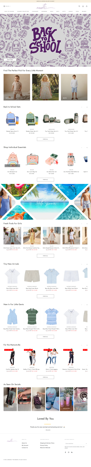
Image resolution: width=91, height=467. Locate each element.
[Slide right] (85, 107)
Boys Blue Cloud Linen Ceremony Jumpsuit (12, 329)
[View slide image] (45, 40)
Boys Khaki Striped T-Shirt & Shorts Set (32, 329)
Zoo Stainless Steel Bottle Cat (71, 172)
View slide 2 (39, 64)
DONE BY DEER (52, 129)
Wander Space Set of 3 (12, 131)
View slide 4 (47, 64)
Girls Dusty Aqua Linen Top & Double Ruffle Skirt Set (12, 248)
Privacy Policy (44, 447)
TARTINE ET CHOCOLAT (12, 286)
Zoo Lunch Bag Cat (32, 172)
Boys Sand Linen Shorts (32, 288)
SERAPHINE (12, 367)
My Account (25, 447)
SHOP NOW (10, 59)
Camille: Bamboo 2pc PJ (12, 369)
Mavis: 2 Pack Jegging (51, 369)
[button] (79, 6)
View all (45, 139)
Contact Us (25, 449)
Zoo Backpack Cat (12, 172)
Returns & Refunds (45, 449)
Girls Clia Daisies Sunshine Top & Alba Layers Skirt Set (32, 248)
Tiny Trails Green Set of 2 (71, 131)
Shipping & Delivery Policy (47, 445)
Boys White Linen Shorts (71, 288)
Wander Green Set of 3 (32, 131)
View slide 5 (52, 64)
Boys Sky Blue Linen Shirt (51, 288)
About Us (24, 445)
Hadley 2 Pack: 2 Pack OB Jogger (32, 369)
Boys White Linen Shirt (12, 288)
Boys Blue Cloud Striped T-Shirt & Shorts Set (51, 329)
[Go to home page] (45, 6)
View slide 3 (43, 64)
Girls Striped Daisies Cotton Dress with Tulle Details (51, 248)
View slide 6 (56, 64)
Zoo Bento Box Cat (52, 172)
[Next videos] (85, 399)
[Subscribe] (86, 445)
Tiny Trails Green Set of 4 (51, 131)
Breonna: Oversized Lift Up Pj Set (71, 369)
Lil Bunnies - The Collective (12, 461)
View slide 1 (35, 64)
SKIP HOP (12, 129)
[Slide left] (82, 107)
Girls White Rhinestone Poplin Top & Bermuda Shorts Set (71, 248)
